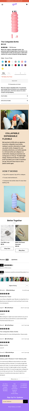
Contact (5, 387)
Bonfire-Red (16, 65)
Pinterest (24, 385)
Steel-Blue (9, 65)
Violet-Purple (22, 65)
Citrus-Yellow (3, 69)
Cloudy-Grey (16, 62)
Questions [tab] (14, 259)
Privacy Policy (14, 393)
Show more (14, 379)
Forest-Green (19, 65)
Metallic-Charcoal (6, 62)
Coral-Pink (22, 62)
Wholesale (5, 389)
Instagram (24, 387)
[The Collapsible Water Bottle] (12, 36)
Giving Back (5, 385)
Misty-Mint (19, 62)
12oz (9, 73)
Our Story (5, 384)
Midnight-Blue (6, 65)
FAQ (14, 384)
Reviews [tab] (4, 259)
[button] (8, 47)
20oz (3, 73)
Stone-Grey (3, 65)
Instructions (14, 388)
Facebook (24, 384)
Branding (5, 390)
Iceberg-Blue (3, 62)
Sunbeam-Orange (9, 62)
